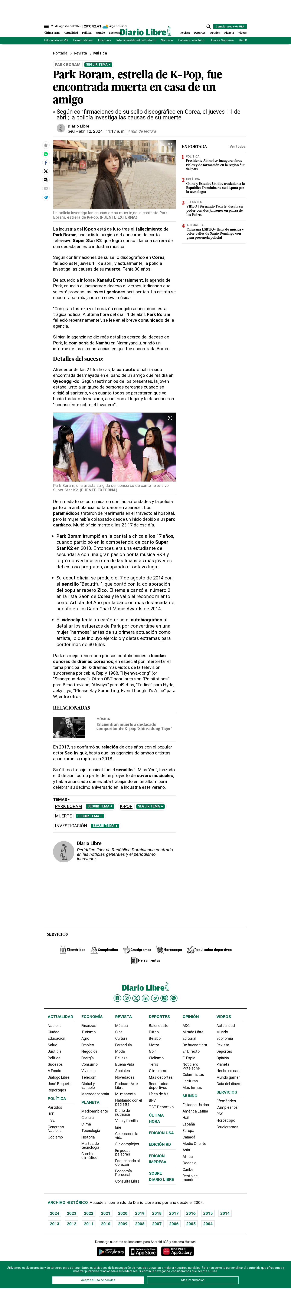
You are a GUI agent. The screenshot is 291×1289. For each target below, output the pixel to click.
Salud (52, 1045)
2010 (105, 1223)
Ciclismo (156, 1058)
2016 (191, 1213)
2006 (174, 1223)
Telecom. (89, 1077)
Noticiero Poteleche (191, 1066)
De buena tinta (195, 1045)
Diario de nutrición (122, 1112)
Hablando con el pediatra (128, 1102)
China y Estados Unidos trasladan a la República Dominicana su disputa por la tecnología (215, 188)
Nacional (55, 1026)
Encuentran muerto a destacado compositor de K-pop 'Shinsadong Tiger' (134, 727)
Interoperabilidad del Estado (136, 40)
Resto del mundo (191, 1178)
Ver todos (238, 147)
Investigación (71, 826)
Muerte (63, 816)
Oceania (189, 1163)
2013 (54, 1223)
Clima (86, 1124)
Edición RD (160, 1144)
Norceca (167, 40)
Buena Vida (124, 1064)
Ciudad (53, 1032)
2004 (208, 1223)
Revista (185, 33)
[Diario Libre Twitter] (136, 998)
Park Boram (68, 806)
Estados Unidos (196, 1105)
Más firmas (192, 1087)
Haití (186, 1118)
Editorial (189, 1038)
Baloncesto (158, 1026)
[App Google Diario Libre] (111, 1251)
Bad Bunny (246, 40)
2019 (139, 1213)
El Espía (189, 1058)
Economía (115, 33)
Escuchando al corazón (127, 1163)
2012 (71, 1223)
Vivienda (88, 1071)
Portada (60, 53)
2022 (88, 1213)
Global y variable (88, 1086)
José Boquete (60, 1084)
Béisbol (155, 1038)
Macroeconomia (95, 1094)
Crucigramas (227, 1127)
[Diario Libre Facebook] (117, 998)
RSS (219, 1114)
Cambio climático (89, 1156)
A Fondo (54, 1071)
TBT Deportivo (161, 1107)
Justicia (55, 1051)
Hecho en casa (229, 1071)
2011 (88, 1223)
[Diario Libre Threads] (164, 998)
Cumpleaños (227, 1107)
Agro (85, 1038)
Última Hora (52, 33)
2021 (105, 1213)
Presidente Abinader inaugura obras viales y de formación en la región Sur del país (215, 165)
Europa (188, 1130)
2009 (122, 1223)
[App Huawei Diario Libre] (177, 1251)
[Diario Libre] (145, 31)
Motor (154, 1045)
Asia (186, 1150)
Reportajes (57, 1090)
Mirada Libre (193, 1032)
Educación (56, 1038)
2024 (54, 1213)
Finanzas (88, 1026)
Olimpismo (158, 1071)
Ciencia (87, 1118)
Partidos (55, 1107)
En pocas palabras (123, 1152)
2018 (156, 1213)
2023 (71, 1213)
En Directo (191, 1051)
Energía (87, 1058)
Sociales (122, 1071)
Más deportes (161, 1077)
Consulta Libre (127, 1181)
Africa (188, 1156)
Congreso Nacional (56, 1129)
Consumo (89, 1064)
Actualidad (71, 33)
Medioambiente (94, 1111)
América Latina (195, 1111)
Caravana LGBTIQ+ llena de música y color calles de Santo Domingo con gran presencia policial (215, 233)
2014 (225, 1213)
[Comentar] (46, 180)
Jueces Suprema (222, 40)
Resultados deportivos (158, 1086)
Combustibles (83, 40)
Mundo (100, 33)
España (189, 1124)
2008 (139, 1223)
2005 (191, 1223)
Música (103, 719)
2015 (208, 1213)
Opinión (215, 33)
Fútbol (154, 1032)
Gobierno (55, 1137)
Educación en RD (56, 40)
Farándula (123, 1045)
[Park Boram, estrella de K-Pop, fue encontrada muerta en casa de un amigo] (46, 154)
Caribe (188, 1169)
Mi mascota (125, 1094)
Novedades (125, 1077)
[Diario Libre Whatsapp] (173, 998)
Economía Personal (123, 1173)
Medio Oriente (194, 1143)
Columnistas (193, 1074)
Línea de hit (158, 1094)
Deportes (200, 33)
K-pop (126, 806)
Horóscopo (225, 1120)
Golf (152, 1051)
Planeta (229, 33)
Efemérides (226, 1101)
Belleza (121, 1058)
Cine (118, 1032)
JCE (51, 1114)
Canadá (189, 1137)
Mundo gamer (228, 1077)
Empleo (87, 1045)
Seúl (71, 131)
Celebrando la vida (126, 1136)
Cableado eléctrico (191, 40)
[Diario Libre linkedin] (145, 998)
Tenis (153, 1064)
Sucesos (55, 1064)
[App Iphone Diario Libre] (143, 1251)
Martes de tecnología (90, 1145)
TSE (51, 1120)
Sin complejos (127, 1144)
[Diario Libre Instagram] (127, 998)
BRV (152, 1100)
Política (87, 33)
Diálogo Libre (58, 1077)
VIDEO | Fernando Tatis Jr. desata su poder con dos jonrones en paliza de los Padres (214, 211)
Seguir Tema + (98, 64)
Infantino (104, 40)
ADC (186, 1026)
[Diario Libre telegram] (155, 998)
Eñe (118, 1127)
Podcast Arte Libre (126, 1086)
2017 (174, 1213)
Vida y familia (126, 1121)
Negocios (89, 1051)
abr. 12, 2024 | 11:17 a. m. (102, 131)
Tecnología (90, 1130)
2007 (156, 1223)
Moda (120, 1051)
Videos (242, 33)
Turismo (88, 1032)
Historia (88, 1137)
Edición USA (161, 1132)
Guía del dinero (228, 1084)
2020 (122, 1213)
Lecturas (190, 1081)
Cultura (121, 1038)
